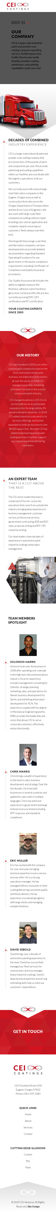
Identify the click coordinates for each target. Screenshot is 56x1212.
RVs (28, 1161)
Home (28, 1114)
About (28, 1120)
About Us (18, 22)
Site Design (34, 1206)
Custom (28, 1154)
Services (28, 1127)
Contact (28, 1133)
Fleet (28, 1167)
